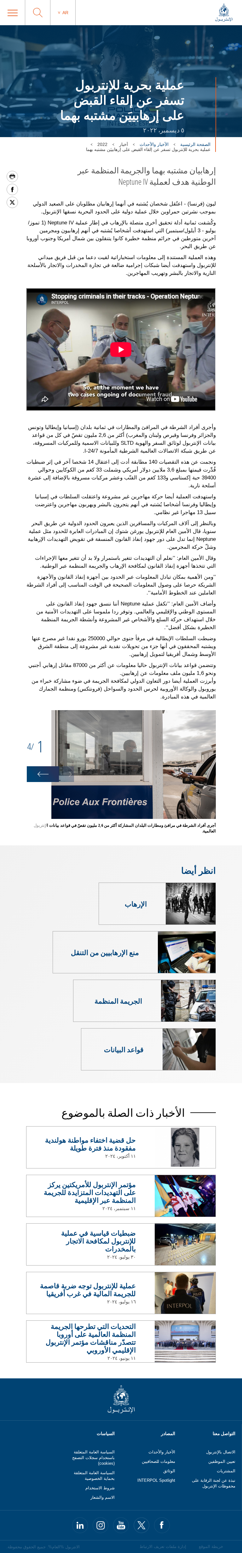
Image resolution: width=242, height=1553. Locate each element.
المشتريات (226, 1471)
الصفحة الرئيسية (195, 144)
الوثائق (169, 1471)
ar (65, 12)
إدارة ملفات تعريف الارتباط (163, 1546)
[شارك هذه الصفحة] (12, 189)
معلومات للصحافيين (158, 1461)
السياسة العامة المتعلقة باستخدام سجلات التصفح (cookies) (93, 1458)
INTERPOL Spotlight (156, 1480)
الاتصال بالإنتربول (220, 1452)
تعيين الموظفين (221, 1461)
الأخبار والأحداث (154, 144)
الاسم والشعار (102, 1497)
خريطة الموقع (211, 1546)
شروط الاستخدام (100, 1488)
